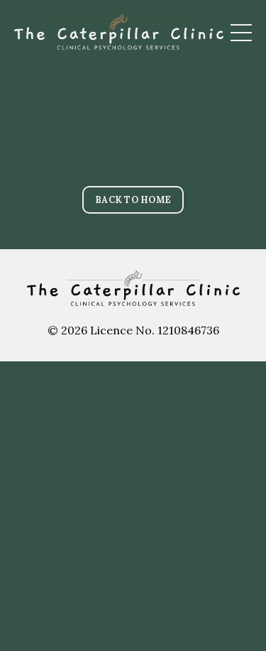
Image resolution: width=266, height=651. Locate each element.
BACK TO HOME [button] (133, 199)
